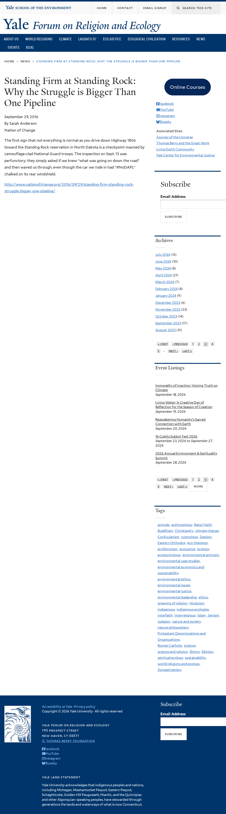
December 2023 (167, 303)
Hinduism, (197, 603)
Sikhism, (208, 652)
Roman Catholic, (170, 646)
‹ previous (180, 344)
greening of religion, (173, 603)
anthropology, (182, 525)
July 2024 (162, 255)
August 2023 (165, 330)
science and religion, (173, 652)
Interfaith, (165, 615)
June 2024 (163, 262)
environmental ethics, (174, 579)
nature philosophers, (173, 628)
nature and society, (187, 622)
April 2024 (163, 275)
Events (14, 47)
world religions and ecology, (179, 664)
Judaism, (164, 622)
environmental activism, (201, 555)
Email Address (173, 196)
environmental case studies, (179, 561)
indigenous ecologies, (193, 609)
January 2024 (165, 296)
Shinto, (195, 652)
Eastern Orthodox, (172, 543)
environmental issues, (174, 585)
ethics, (204, 597)
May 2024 (163, 268)
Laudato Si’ (87, 39)
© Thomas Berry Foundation (68, 741)
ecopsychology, (169, 555)
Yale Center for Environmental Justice (185, 155)
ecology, (203, 549)
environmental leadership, (178, 597)
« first (163, 344)
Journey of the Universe (174, 137)
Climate (65, 39)
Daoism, (206, 537)
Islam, (201, 615)
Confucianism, (169, 537)
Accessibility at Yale (57, 706)
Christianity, (184, 531)
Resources (181, 39)
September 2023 (168, 323)
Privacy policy (84, 706)
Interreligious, (185, 615)
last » (187, 351)
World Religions (39, 39)
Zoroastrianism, (170, 670)
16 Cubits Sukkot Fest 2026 (176, 437)
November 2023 (167, 310)
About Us (11, 39)
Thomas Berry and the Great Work (182, 143)
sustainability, (196, 658)
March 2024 (164, 282)
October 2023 (166, 316)
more (198, 486)
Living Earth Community (175, 149)
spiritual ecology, (171, 658)
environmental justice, (175, 591)
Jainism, (213, 615)
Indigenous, (166, 609)
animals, (164, 525)
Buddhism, (166, 531)
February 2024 (166, 289)
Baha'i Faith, (203, 525)
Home (9, 61)
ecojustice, (187, 549)
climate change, (207, 531)
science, (190, 646)
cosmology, (190, 537)
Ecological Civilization (147, 39)
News (200, 39)
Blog (30, 47)
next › (173, 351)
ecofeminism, (168, 549)
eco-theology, (198, 543)
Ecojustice (112, 39)
